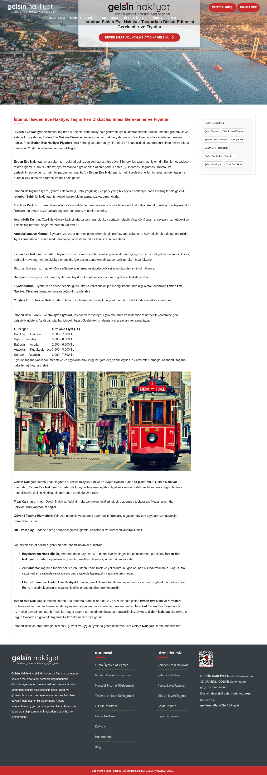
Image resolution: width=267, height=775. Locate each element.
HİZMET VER (248, 7)
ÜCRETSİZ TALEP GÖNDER (143, 18)
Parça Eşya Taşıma (170, 685)
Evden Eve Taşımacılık (216, 148)
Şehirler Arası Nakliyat (216, 139)
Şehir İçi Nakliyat (213, 164)
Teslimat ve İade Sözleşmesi (114, 695)
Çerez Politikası (105, 716)
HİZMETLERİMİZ (82, 18)
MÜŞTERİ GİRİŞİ (222, 7)
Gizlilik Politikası (106, 706)
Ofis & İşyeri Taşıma (233, 131)
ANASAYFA (57, 18)
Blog (98, 747)
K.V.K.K (100, 726)
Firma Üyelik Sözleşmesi (112, 665)
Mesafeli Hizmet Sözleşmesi (114, 685)
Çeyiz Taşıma (212, 131)
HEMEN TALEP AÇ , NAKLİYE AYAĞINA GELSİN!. (137, 37)
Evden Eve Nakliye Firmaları (219, 156)
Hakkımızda (103, 736)
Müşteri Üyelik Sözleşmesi (113, 675)
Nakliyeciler (237, 139)
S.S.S (172, 18)
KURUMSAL (110, 18)
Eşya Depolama (234, 164)
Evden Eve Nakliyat (214, 123)
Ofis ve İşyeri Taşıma (171, 695)
